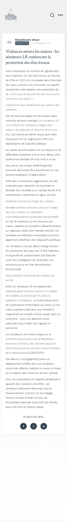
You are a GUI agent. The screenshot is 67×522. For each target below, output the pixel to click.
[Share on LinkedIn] (43, 426)
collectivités (30, 416)
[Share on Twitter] (33, 426)
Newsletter (22, 43)
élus (41, 416)
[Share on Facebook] (23, 426)
